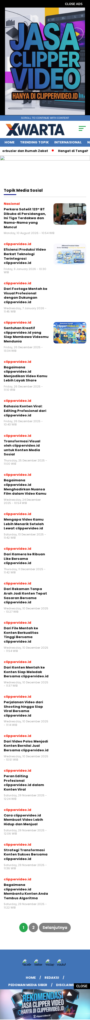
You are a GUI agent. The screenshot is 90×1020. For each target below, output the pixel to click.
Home (9, 142)
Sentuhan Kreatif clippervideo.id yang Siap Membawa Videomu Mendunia (26, 335)
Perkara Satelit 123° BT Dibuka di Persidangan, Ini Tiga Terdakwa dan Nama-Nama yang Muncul (25, 218)
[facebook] (27, 964)
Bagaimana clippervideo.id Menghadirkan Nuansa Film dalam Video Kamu (25, 487)
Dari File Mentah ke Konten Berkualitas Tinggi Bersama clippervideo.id (21, 635)
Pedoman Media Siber (27, 985)
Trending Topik (34, 142)
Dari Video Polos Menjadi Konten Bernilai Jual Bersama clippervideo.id (26, 746)
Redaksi (51, 977)
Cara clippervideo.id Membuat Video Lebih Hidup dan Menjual (23, 820)
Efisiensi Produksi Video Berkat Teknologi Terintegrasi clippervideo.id (25, 256)
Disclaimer (66, 985)
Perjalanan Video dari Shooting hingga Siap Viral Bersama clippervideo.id (23, 709)
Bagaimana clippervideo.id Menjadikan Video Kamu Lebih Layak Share (25, 374)
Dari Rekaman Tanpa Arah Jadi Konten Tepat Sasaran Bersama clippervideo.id (25, 595)
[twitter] (39, 964)
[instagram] (51, 964)
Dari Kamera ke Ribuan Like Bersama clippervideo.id (24, 558)
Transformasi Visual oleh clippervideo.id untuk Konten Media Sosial (22, 448)
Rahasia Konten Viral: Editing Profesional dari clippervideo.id (25, 410)
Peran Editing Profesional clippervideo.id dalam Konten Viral (24, 783)
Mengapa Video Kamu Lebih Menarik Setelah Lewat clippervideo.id (24, 524)
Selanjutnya (54, 927)
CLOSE (82, 986)
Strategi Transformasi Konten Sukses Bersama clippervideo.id (26, 854)
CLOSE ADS (73, 4)
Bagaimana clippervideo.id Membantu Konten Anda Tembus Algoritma (26, 891)
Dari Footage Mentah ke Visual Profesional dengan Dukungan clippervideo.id (25, 295)
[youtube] (62, 964)
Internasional (68, 142)
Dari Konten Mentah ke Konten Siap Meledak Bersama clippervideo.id (26, 672)
